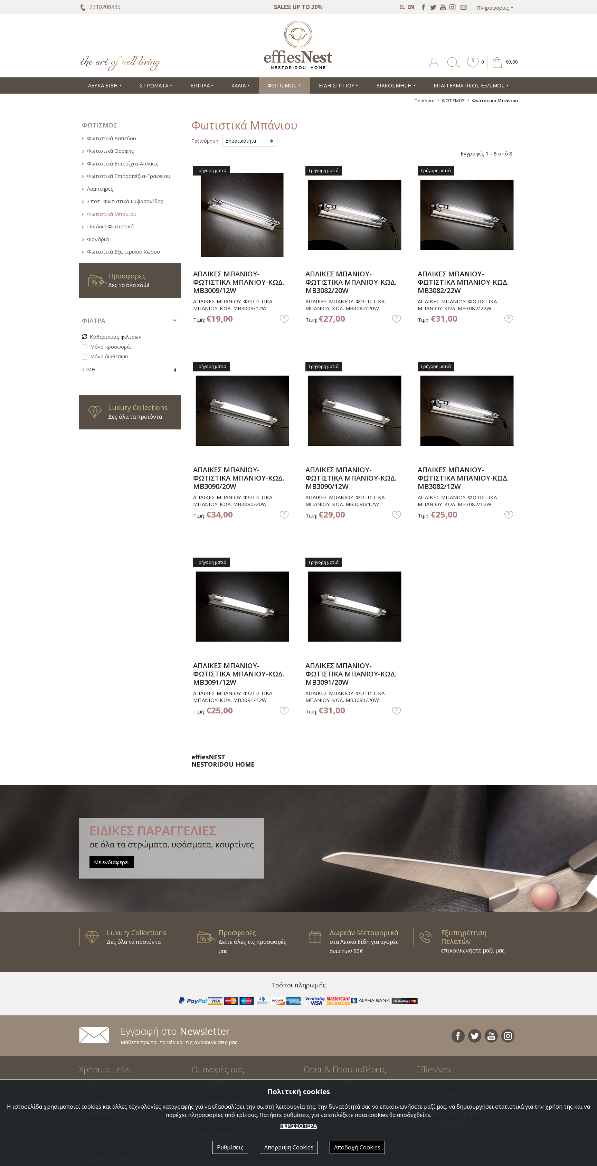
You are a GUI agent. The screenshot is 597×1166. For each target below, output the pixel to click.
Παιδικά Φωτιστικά (110, 226)
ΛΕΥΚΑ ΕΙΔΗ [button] (103, 85)
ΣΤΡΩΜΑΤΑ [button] (154, 85)
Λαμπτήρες (100, 188)
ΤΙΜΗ (89, 369)
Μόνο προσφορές (110, 346)
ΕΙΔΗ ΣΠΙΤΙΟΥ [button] (336, 85)
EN (411, 7)
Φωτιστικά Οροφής (110, 150)
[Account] (435, 67)
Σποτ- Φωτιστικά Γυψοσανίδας (125, 201)
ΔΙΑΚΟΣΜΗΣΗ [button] (394, 85)
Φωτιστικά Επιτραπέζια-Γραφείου (128, 175)
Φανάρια (98, 239)
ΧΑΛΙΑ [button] (238, 85)
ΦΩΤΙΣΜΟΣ (453, 100)
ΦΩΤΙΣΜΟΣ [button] (282, 85)
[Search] (452, 67)
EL (402, 7)
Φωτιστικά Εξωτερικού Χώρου (123, 251)
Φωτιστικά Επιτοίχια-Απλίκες (123, 163)
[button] (473, 67)
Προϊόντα (425, 100)
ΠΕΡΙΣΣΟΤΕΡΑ (298, 1126)
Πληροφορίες (492, 7)
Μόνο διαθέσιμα (109, 356)
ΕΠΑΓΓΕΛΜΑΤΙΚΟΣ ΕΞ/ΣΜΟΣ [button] (469, 85)
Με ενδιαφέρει (111, 862)
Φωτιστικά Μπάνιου (111, 213)
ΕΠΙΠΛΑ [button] (200, 85)
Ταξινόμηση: (205, 141)
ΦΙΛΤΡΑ (93, 320)
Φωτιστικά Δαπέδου (111, 138)
